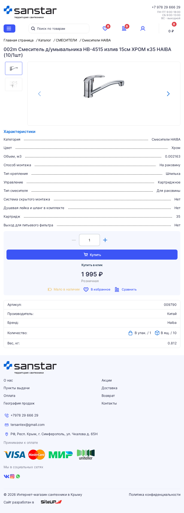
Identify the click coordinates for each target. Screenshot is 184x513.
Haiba (172, 323)
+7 (154, 7)
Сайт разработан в (19, 502)
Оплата (9, 395)
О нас (8, 380)
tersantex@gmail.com (28, 425)
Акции (107, 380)
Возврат (108, 395)
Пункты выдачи (16, 388)
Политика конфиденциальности (154, 494)
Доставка (109, 388)
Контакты (109, 403)
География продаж (19, 403)
